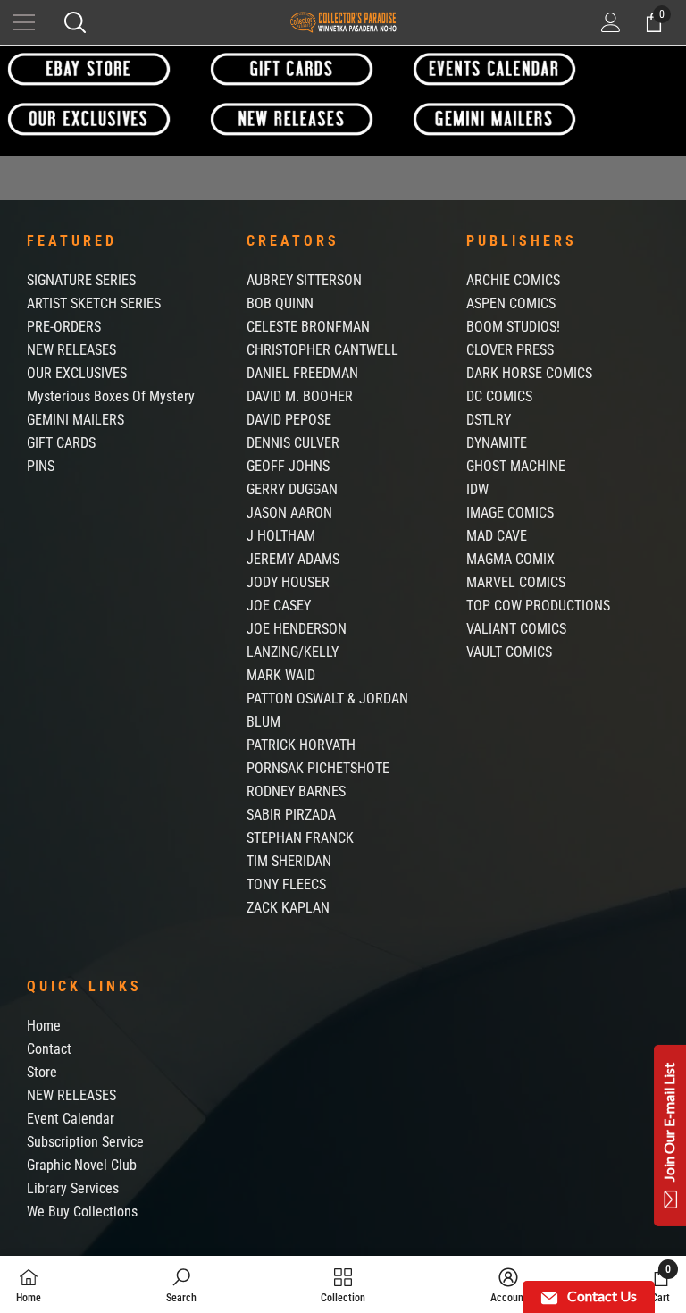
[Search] (75, 22)
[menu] (24, 22)
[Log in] (611, 22)
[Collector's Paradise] (89, 68)
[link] (181, 1284)
